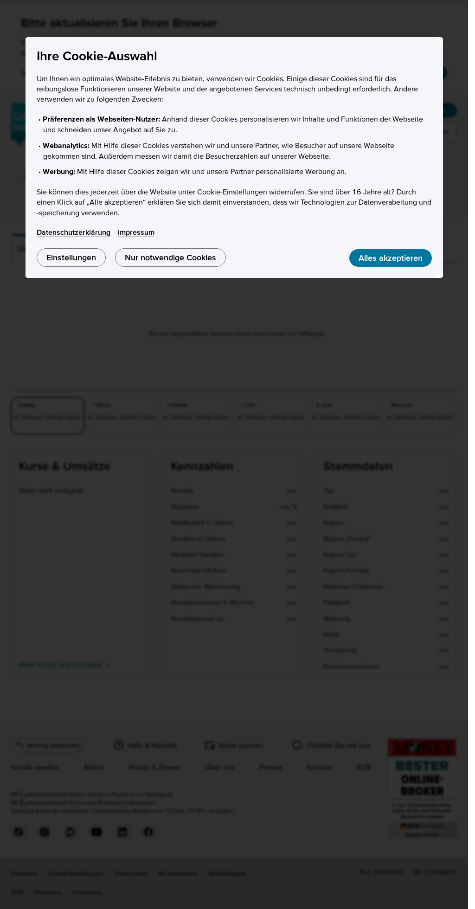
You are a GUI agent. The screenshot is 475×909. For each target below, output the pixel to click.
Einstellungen (71, 257)
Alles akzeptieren (391, 258)
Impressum (136, 232)
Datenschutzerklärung (73, 232)
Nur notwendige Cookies (170, 257)
